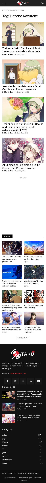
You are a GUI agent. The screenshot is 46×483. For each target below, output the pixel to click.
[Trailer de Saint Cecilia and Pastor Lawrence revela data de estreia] (23, 34)
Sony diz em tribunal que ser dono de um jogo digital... (33, 259)
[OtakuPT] (23, 3)
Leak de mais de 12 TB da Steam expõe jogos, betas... (33, 283)
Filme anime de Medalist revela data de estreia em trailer (11, 329)
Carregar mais (22, 338)
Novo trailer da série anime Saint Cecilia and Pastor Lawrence (21, 88)
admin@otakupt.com (18, 373)
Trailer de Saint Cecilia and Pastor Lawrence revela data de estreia (22, 50)
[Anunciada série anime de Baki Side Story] (34, 296)
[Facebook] (7, 381)
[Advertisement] (23, 202)
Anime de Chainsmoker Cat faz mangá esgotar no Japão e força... (12, 307)
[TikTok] (23, 381)
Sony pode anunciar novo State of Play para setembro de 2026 (11, 283)
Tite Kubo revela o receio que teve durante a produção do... (11, 259)
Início (4, 10)
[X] (30, 381)
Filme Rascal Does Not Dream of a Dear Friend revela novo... (32, 329)
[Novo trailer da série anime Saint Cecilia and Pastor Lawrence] (23, 72)
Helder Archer (7, 54)
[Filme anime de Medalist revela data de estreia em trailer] (12, 318)
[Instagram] (15, 381)
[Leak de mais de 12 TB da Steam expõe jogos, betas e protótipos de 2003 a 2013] (34, 272)
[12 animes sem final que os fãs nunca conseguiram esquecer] (8, 418)
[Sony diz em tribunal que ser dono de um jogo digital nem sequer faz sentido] (34, 248)
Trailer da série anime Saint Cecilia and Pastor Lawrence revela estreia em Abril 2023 (22, 127)
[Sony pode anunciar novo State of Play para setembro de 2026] (12, 272)
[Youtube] (38, 381)
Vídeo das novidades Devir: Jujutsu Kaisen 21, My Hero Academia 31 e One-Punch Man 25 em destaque (29, 394)
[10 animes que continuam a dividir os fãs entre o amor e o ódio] (8, 407)
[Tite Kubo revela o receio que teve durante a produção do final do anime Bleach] (12, 248)
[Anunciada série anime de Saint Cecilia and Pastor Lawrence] (23, 150)
